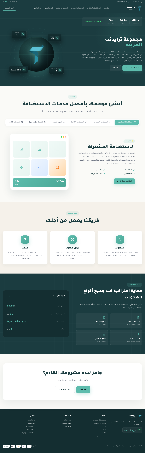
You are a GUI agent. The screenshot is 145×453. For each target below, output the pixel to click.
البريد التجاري (49, 8)
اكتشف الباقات (126, 181)
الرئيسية (106, 8)
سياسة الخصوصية (28, 433)
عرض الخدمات (134, 68)
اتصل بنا (68, 426)
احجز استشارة (64, 390)
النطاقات (103, 433)
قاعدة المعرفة (30, 426)
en (3, 1)
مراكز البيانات (66, 423)
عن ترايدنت (67, 420)
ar (6, 1)
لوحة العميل (9, 8)
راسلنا (115, 68)
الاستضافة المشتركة (94, 8)
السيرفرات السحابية (77, 8)
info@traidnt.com (122, 1)
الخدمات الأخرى (101, 436)
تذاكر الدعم (31, 423)
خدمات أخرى (37, 8)
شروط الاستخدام (29, 430)
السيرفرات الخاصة (62, 8)
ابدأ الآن (83, 389)
